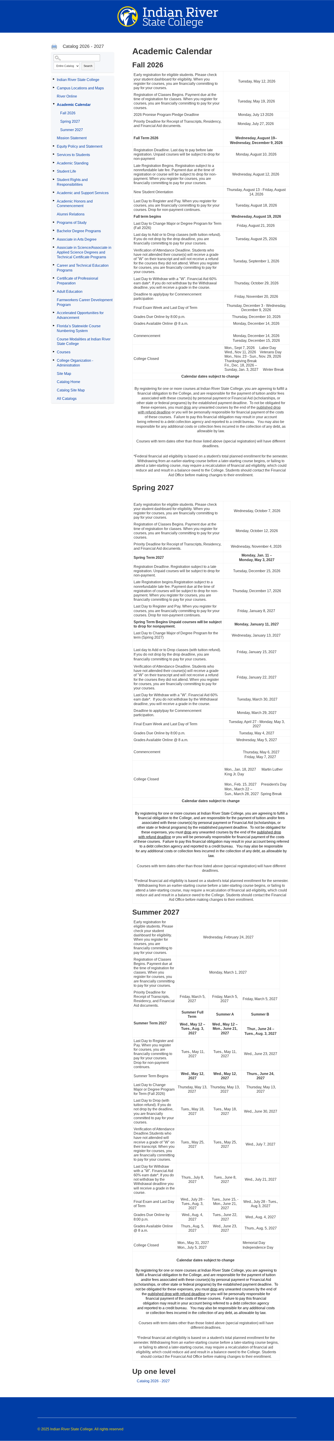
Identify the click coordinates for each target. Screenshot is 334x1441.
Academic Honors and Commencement (75, 203)
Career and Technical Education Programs (83, 268)
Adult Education (69, 291)
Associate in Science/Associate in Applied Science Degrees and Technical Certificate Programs (84, 252)
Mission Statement (72, 138)
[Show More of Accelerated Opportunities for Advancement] (53, 312)
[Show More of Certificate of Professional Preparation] (53, 278)
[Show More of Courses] (53, 351)
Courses (63, 352)
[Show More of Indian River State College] (53, 79)
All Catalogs (67, 399)
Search (88, 66)
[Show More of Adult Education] (53, 291)
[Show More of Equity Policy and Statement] (53, 146)
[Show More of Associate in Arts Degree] (53, 239)
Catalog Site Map (71, 390)
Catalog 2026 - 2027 (153, 1381)
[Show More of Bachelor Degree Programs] (53, 230)
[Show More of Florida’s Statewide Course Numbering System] (53, 325)
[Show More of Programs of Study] (53, 222)
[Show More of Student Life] (53, 171)
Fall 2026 (67, 113)
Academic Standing (72, 163)
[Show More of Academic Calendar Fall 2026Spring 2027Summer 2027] (53, 104)
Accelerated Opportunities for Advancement (80, 315)
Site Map (64, 374)
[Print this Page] (54, 47)
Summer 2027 (71, 130)
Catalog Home (68, 382)
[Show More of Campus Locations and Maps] (53, 87)
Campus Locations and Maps (80, 88)
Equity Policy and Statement (79, 146)
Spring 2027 (70, 121)
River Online (67, 96)
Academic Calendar (74, 105)
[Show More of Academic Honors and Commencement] (53, 200)
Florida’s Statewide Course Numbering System (79, 328)
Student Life (66, 171)
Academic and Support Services (83, 193)
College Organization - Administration (75, 363)
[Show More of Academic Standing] (53, 162)
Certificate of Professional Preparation (77, 280)
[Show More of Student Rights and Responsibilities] (53, 179)
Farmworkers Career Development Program (84, 302)
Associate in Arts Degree (77, 239)
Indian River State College (78, 80)
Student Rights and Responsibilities (72, 182)
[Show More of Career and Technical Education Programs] (53, 265)
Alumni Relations (71, 214)
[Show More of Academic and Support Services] (53, 192)
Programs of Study (72, 223)
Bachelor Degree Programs (79, 231)
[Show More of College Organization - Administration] (53, 360)
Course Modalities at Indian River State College (83, 341)
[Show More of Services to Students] (53, 154)
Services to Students (73, 155)
